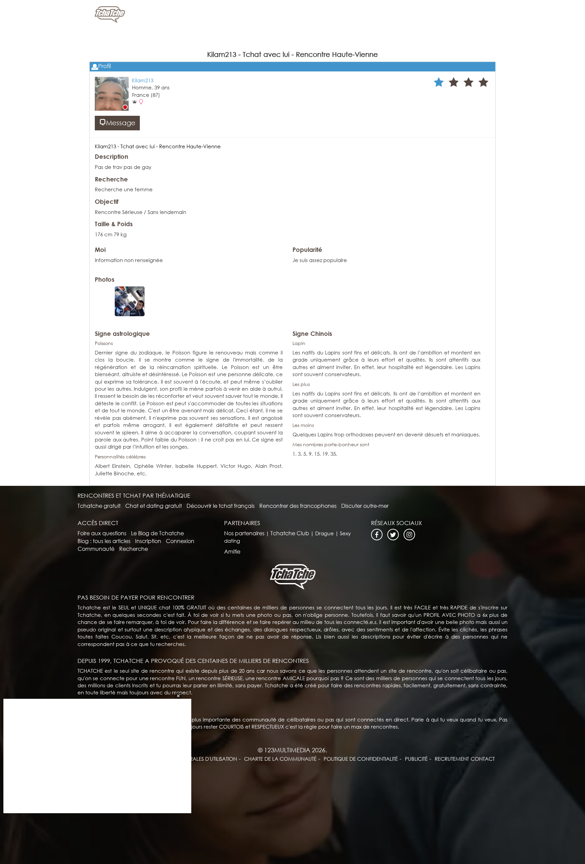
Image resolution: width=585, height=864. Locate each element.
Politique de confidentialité (361, 758)
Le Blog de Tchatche (157, 533)
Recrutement (452, 758)
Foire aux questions (102, 533)
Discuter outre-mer (365, 505)
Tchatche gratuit (99, 505)
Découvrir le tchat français (221, 505)
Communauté (96, 548)
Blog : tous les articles (104, 540)
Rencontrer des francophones (298, 505)
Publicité (416, 758)
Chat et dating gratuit (153, 505)
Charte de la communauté (280, 758)
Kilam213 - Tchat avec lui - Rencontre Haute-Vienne (158, 146)
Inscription (148, 540)
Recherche (133, 548)
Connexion (180, 540)
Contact (483, 758)
